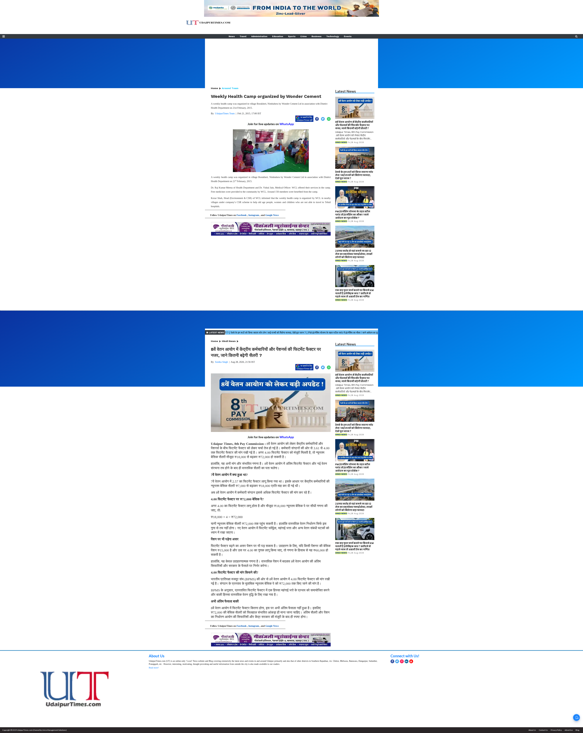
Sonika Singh (221, 362)
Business (316, 36)
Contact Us (543, 730)
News (232, 36)
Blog (577, 730)
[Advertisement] (291, 60)
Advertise (569, 730)
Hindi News (229, 341)
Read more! (154, 668)
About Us (156, 656)
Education (277, 36)
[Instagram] (402, 661)
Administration (259, 36)
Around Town (230, 88)
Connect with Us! (404, 656)
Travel (243, 36)
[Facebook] (392, 661)
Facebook (242, 215)
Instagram (253, 215)
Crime (303, 36)
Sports (291, 36)
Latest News (345, 91)
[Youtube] (411, 661)
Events (347, 36)
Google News (272, 215)
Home (214, 88)
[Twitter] (397, 661)
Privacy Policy (556, 730)
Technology (332, 36)
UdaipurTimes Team (225, 113)
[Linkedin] (406, 661)
